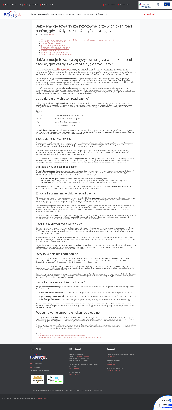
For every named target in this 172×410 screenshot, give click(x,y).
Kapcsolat (70, 14)
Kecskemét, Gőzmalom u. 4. (83, 356)
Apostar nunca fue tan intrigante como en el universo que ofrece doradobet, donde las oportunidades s (69, 337)
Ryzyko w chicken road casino (51, 50)
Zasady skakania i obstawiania (51, 43)
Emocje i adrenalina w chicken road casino (55, 47)
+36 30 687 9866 (74, 368)
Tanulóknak (88, 14)
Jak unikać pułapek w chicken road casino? (55, 52)
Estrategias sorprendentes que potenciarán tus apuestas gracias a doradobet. (62, 335)
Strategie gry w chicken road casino (53, 45)
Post (39, 333)
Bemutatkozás (43, 14)
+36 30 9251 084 (74, 374)
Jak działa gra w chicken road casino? (54, 42)
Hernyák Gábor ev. (43, 398)
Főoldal (33, 14)
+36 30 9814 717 (111, 364)
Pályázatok (99, 14)
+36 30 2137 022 (111, 356)
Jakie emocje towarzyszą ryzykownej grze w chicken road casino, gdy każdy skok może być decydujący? (77, 40)
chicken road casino (63, 69)
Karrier (79, 14)
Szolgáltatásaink (57, 14)
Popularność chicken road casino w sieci (55, 49)
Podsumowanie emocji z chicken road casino (56, 54)
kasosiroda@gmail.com (113, 370)
